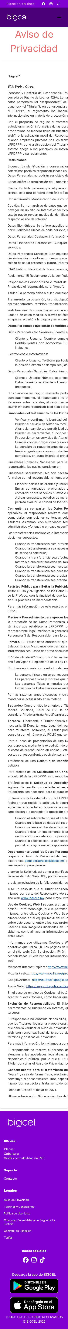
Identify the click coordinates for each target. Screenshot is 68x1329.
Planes (9, 1149)
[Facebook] (43, 4)
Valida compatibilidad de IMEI (24, 1158)
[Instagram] (51, 4)
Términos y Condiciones (19, 1206)
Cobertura (11, 1154)
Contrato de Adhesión (17, 1230)
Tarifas (8, 1237)
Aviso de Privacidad (16, 1199)
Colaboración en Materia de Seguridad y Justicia (29, 1222)
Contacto (10, 1178)
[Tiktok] (59, 4)
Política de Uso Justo (17, 1213)
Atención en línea (20, 4)
